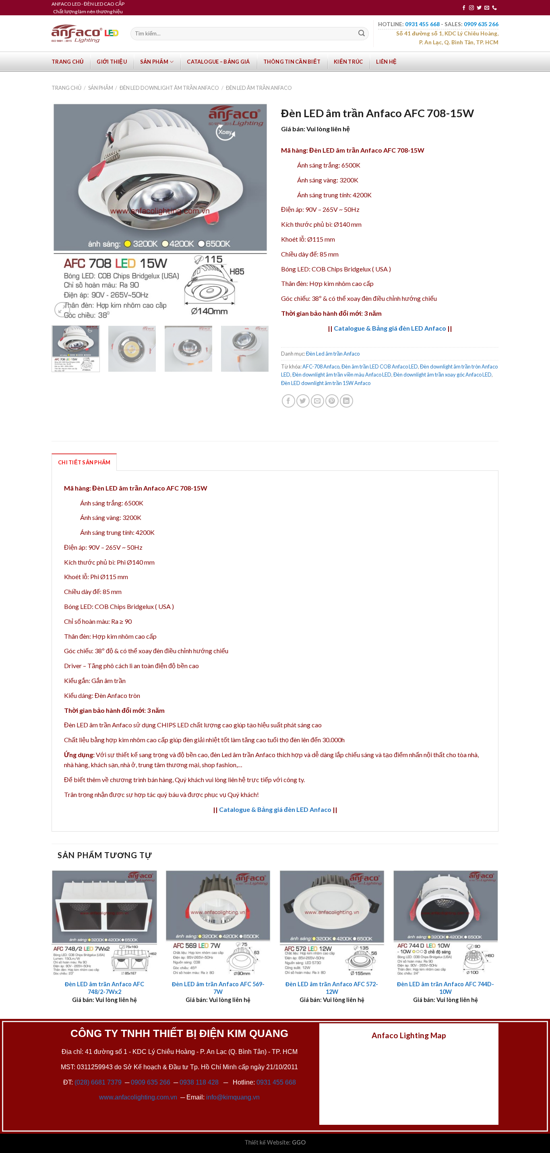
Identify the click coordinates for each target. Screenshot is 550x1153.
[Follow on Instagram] (471, 8)
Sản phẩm (154, 61)
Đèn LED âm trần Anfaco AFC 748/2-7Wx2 (104, 988)
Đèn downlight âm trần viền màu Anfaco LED (341, 374)
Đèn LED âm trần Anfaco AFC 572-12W (331, 988)
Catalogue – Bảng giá (218, 61)
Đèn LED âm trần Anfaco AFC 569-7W (218, 988)
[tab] (84, 461)
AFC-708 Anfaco (320, 366)
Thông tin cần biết (292, 61)
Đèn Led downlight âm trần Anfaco (169, 88)
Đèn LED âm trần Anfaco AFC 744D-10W (445, 988)
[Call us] (494, 8)
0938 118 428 (199, 1082)
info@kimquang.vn (233, 1097)
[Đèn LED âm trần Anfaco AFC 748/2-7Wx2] (104, 923)
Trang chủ (67, 61)
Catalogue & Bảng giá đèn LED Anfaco (390, 328)
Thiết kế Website (266, 1142)
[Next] (254, 210)
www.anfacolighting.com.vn (138, 1097)
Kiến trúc (348, 61)
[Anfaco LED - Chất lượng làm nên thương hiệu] (85, 33)
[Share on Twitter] (303, 401)
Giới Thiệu (112, 61)
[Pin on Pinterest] (332, 401)
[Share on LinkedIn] (346, 401)
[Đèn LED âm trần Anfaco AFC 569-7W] (218, 923)
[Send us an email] (486, 8)
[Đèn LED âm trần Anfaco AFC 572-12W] (332, 923)
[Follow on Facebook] (463, 8)
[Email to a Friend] (317, 401)
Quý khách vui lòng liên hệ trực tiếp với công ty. (240, 779)
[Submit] (361, 34)
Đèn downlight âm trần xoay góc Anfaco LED (442, 374)
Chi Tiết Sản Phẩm (84, 462)
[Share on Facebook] (288, 401)
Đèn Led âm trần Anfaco (259, 88)
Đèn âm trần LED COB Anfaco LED (379, 366)
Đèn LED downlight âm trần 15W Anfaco (325, 383)
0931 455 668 (276, 1082)
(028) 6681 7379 (98, 1082)
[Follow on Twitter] (479, 8)
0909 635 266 (150, 1082)
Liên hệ (386, 61)
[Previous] (66, 210)
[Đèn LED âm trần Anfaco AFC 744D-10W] (445, 923)
